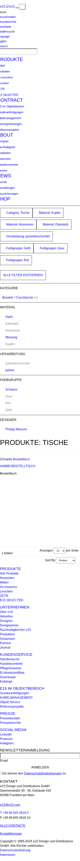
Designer (6, 620)
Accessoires (8, 587)
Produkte (10, 569)
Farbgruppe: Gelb (17, 248)
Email (4, 760)
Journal (5, 647)
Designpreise (9, 625)
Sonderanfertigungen (14, 693)
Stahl (9, 316)
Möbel (4, 582)
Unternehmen (14, 607)
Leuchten (6, 591)
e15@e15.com (10, 804)
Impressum (7, 854)
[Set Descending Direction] (77, 560)
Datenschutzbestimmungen (43, 773)
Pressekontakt (10, 718)
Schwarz (11, 389)
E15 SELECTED (11, 600)
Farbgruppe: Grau (51, 248)
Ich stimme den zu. (35, 773)
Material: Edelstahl (55, 224)
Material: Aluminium (19, 224)
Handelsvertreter (11, 663)
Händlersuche (9, 659)
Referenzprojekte (12, 706)
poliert (9, 370)
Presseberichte (10, 722)
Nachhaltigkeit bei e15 (15, 629)
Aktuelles (6, 616)
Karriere (5, 643)
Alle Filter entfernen (23, 275)
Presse (7, 714)
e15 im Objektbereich (22, 688)
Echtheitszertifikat (12, 672)
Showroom (7, 638)
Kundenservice (16, 654)
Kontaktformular (11, 833)
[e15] (10, 6)
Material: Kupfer (49, 212)
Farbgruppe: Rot (17, 260)
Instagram (7, 743)
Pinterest (6, 739)
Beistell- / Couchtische (17, 297)
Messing (11, 337)
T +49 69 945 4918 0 (14, 812)
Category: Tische (17, 212)
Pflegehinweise (10, 668)
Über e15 (6, 611)
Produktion (7, 634)
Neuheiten (7, 578)
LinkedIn (6, 734)
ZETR (4, 596)
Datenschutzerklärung (15, 850)
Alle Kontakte (12, 825)
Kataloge (6, 681)
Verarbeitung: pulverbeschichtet (27, 236)
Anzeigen (46, 550)
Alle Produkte (9, 573)
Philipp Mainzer (16, 429)
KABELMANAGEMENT (16, 697)
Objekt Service (10, 702)
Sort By (50, 560)
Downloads (8, 677)
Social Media (13, 730)
